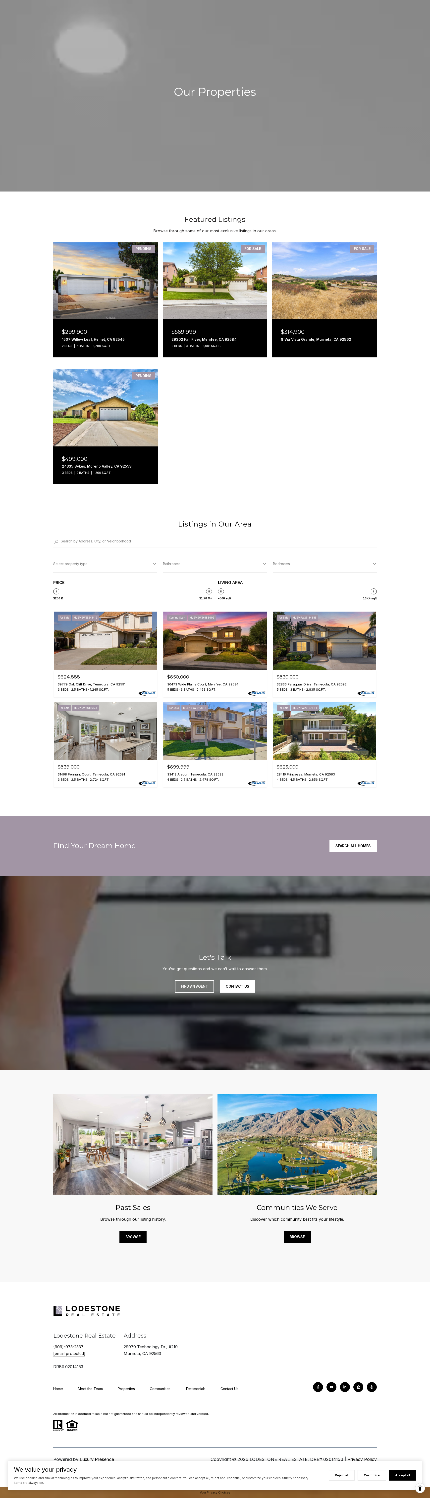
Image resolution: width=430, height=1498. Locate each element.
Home (58, 1389)
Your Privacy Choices (215, 1492)
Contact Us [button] (237, 986)
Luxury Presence (97, 1459)
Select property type (70, 564)
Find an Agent (194, 986)
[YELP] (372, 1387)
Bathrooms (171, 564)
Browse (133, 1237)
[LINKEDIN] (345, 1387)
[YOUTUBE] (331, 1387)
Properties (126, 1389)
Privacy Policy (362, 1459)
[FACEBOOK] (318, 1387)
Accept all (402, 1475)
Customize (372, 1475)
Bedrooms (281, 564)
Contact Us (229, 1389)
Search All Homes (353, 846)
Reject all (341, 1475)
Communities (160, 1389)
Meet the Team (90, 1389)
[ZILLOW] (358, 1387)
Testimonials (195, 1389)
